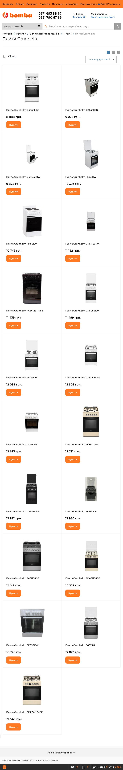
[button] (9, 56)
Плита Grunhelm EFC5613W (22, 645)
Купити (13, 124)
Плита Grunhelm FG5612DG (81, 511)
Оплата (20, 4)
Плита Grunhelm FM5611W (80, 176)
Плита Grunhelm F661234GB (22, 578)
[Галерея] (113, 52)
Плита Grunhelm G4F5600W (23, 110)
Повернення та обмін (65, 4)
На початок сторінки (59, 752)
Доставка (31, 4)
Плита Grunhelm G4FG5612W (82, 310)
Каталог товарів (13, 26)
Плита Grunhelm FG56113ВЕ (81, 444)
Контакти (7, 4)
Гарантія (45, 4)
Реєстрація (114, 4)
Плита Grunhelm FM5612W (22, 243)
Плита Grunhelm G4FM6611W (82, 243)
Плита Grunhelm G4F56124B (22, 511)
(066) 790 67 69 (49, 17)
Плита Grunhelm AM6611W (21, 444)
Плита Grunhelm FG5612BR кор (24, 310)
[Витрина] (108, 52)
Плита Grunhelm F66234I (80, 645)
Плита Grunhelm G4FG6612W (82, 377)
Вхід (102, 4)
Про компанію (88, 4)
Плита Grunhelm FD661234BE (82, 578)
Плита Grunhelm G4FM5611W (23, 176)
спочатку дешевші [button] (99, 59)
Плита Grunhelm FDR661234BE (24, 712)
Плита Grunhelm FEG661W (22, 377)
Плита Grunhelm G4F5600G (81, 110)
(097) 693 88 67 (49, 13)
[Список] (119, 52)
